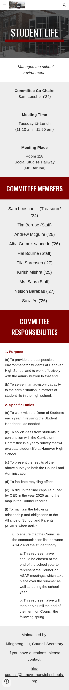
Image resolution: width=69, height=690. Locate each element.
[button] (4, 5)
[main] (34, 34)
